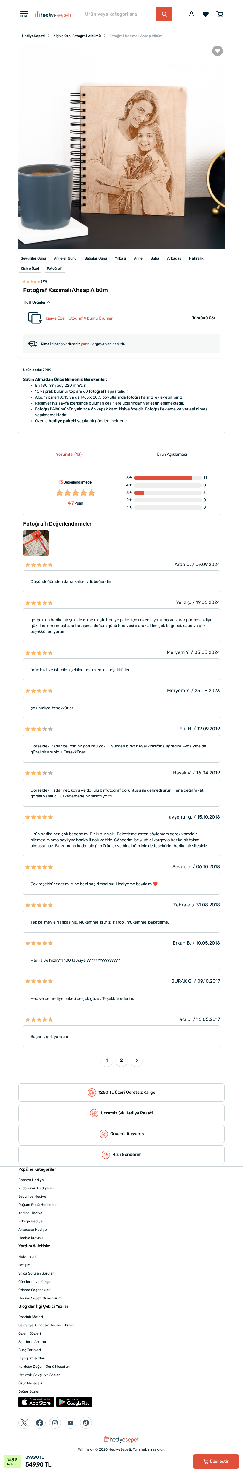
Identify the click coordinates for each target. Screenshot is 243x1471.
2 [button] (121, 1060)
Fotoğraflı (55, 268)
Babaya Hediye (31, 1180)
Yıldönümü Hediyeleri (36, 1188)
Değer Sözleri (29, 1391)
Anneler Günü (65, 258)
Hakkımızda (28, 1257)
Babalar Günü (95, 258)
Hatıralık (196, 258)
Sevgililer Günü (33, 258)
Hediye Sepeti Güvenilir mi (40, 1298)
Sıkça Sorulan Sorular (36, 1273)
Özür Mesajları (30, 1383)
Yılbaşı (120, 258)
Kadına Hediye (30, 1213)
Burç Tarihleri (29, 1350)
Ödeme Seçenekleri (34, 1290)
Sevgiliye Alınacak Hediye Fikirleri (46, 1325)
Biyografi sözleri (31, 1358)
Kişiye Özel (30, 268)
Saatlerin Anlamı (32, 1342)
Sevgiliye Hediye (32, 1196)
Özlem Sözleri (29, 1333)
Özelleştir (219, 1461)
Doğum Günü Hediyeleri (38, 1205)
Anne (138, 258)
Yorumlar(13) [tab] (69, 454)
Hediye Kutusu (30, 1238)
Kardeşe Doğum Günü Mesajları (44, 1366)
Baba (155, 258)
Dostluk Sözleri (30, 1317)
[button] (136, 1060)
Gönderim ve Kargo (34, 1282)
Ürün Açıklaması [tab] (172, 454)
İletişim (24, 1265)
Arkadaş (174, 258)
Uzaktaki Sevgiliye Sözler (39, 1375)
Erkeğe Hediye (30, 1221)
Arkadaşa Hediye (32, 1229)
